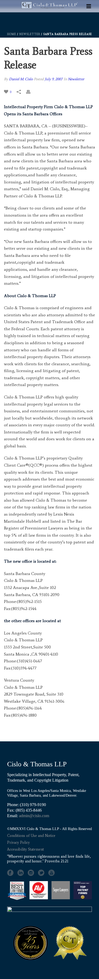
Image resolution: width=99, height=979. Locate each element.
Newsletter (29, 34)
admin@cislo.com (34, 815)
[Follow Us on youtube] (51, 873)
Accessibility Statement (25, 849)
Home (11, 34)
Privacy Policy (18, 842)
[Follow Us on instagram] (31, 873)
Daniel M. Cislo (21, 79)
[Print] (31, 91)
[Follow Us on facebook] (10, 873)
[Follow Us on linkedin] (20, 873)
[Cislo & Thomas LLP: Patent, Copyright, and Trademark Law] (49, 21)
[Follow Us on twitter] (41, 873)
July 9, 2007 (54, 79)
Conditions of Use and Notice (31, 835)
